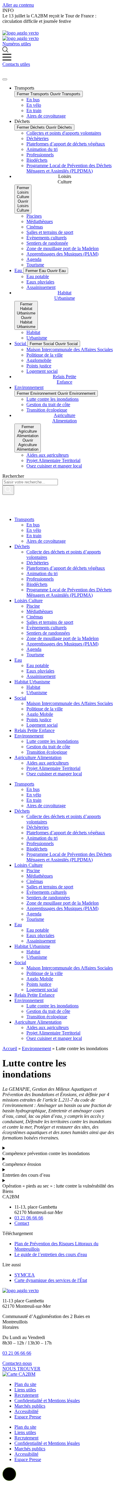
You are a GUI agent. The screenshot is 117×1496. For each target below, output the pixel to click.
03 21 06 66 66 (16, 1353)
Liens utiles (25, 1389)
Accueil (9, 1048)
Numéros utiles (16, 43)
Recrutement (26, 1395)
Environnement (36, 1048)
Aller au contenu (18, 5)
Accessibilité (26, 1411)
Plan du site (25, 1384)
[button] (9, 1474)
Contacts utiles (16, 64)
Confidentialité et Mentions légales (47, 1400)
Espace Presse (27, 1416)
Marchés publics (29, 1406)
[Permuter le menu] (4, 79)
